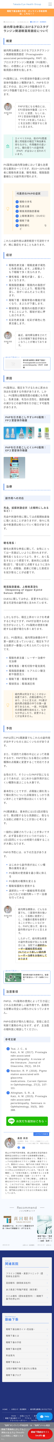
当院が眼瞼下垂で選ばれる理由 (21, 1368)
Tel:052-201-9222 (38, 1420)
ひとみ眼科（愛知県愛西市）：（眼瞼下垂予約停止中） (24, 1297)
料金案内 (10, 1355)
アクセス (28, 1418)
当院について (25, 1416)
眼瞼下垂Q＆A (13, 1362)
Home (13, 1416)
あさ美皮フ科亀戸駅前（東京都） (22, 1290)
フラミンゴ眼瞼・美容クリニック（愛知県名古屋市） (24, 1274)
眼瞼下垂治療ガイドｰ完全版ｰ (20, 1329)
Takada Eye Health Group (27, 4)
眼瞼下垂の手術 (13, 1342)
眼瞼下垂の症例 (13, 1349)
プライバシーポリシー (18, 1420)
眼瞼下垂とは (12, 1336)
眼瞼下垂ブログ (13, 1375)
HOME (4, 1409)
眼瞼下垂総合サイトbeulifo (40, 1434)
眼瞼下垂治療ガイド (13, 1418)
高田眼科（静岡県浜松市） (19, 1283)
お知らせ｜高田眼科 (39, 22)
